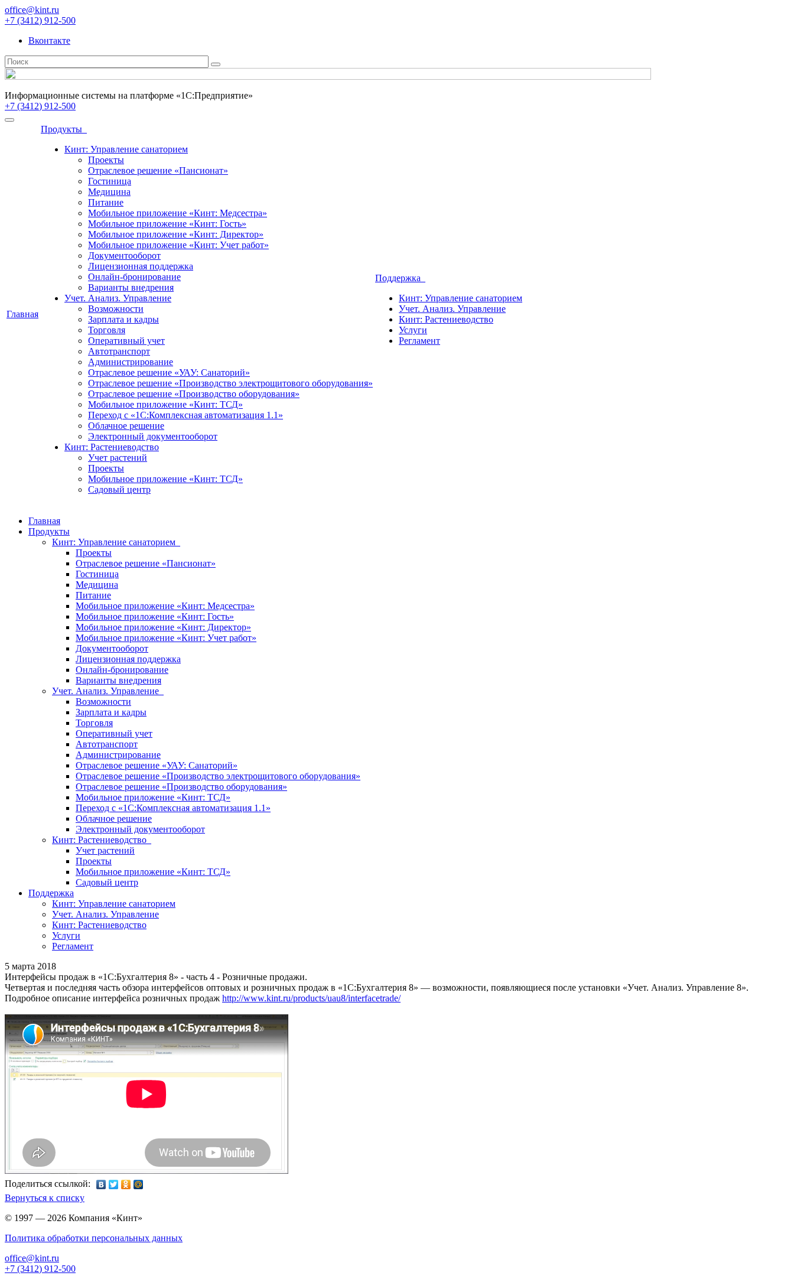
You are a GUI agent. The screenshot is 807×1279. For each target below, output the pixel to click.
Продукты (64, 129)
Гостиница (109, 181)
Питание (105, 202)
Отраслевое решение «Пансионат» (158, 170)
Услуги (413, 330)
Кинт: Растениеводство (111, 447)
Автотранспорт (119, 351)
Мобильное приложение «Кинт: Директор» (175, 234)
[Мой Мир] (138, 1184)
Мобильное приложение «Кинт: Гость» (167, 224)
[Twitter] (114, 1184)
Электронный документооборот (152, 436)
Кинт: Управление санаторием (126, 149)
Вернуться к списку (44, 1198)
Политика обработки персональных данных (94, 1238)
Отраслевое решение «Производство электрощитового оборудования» (230, 383)
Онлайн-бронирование (134, 277)
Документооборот (124, 255)
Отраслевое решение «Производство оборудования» (194, 394)
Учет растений (117, 458)
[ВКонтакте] (101, 1184)
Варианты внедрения (131, 287)
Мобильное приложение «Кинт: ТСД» (165, 404)
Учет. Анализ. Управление (117, 298)
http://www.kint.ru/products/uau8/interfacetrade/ (311, 998)
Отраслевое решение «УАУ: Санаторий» (169, 372)
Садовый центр (119, 489)
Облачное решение (126, 426)
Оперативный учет (126, 341)
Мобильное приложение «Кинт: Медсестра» (177, 213)
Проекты (106, 160)
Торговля (106, 330)
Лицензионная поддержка (140, 266)
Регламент (419, 341)
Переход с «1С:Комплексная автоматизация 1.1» (185, 415)
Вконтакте (49, 40)
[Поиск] (215, 64)
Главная (22, 314)
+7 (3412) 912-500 (40, 20)
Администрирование (130, 362)
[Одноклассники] (126, 1184)
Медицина (109, 192)
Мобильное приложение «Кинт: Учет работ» (178, 245)
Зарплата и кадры (123, 319)
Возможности (116, 309)
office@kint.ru (32, 10)
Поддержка (400, 278)
